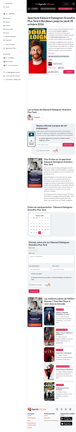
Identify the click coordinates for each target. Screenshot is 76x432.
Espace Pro (47, 418)
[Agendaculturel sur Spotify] (70, 409)
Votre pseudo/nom (34, 266)
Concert (7, 18)
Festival (7, 25)
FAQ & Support (32, 418)
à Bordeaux (64, 333)
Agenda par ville (9, 48)
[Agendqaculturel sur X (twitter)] (57, 409)
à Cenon (62, 313)
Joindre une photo (36, 273)
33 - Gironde (10, 13)
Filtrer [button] (6, 7)
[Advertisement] (51, 94)
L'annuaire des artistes (11, 76)
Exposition (8, 40)
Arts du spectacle (10, 36)
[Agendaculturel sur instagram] (65, 409)
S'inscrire (66, 4)
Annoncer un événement (51, 420)
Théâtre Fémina (61, 44)
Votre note (32, 248)
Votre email (55, 266)
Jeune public (9, 29)
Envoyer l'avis (34, 291)
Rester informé (68, 144)
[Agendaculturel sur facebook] (61, 409)
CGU (29, 420)
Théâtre (7, 22)
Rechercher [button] (8, 3)
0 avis (61, 67)
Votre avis (32, 253)
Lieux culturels (9, 44)
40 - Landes (9, 61)
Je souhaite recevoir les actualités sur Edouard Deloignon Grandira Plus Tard (51, 278)
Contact (30, 427)
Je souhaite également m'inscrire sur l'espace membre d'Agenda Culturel (54, 139)
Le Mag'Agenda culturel (11, 72)
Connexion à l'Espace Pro (12, 79)
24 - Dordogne (10, 57)
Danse (7, 33)
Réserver (68, 72)
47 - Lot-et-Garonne (12, 65)
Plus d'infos (51, 53)
